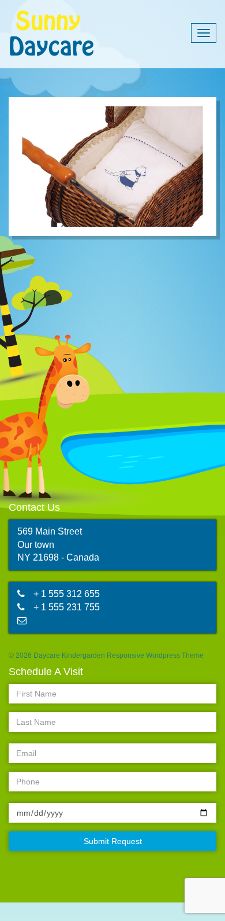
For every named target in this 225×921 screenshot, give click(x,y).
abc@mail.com (64, 620)
